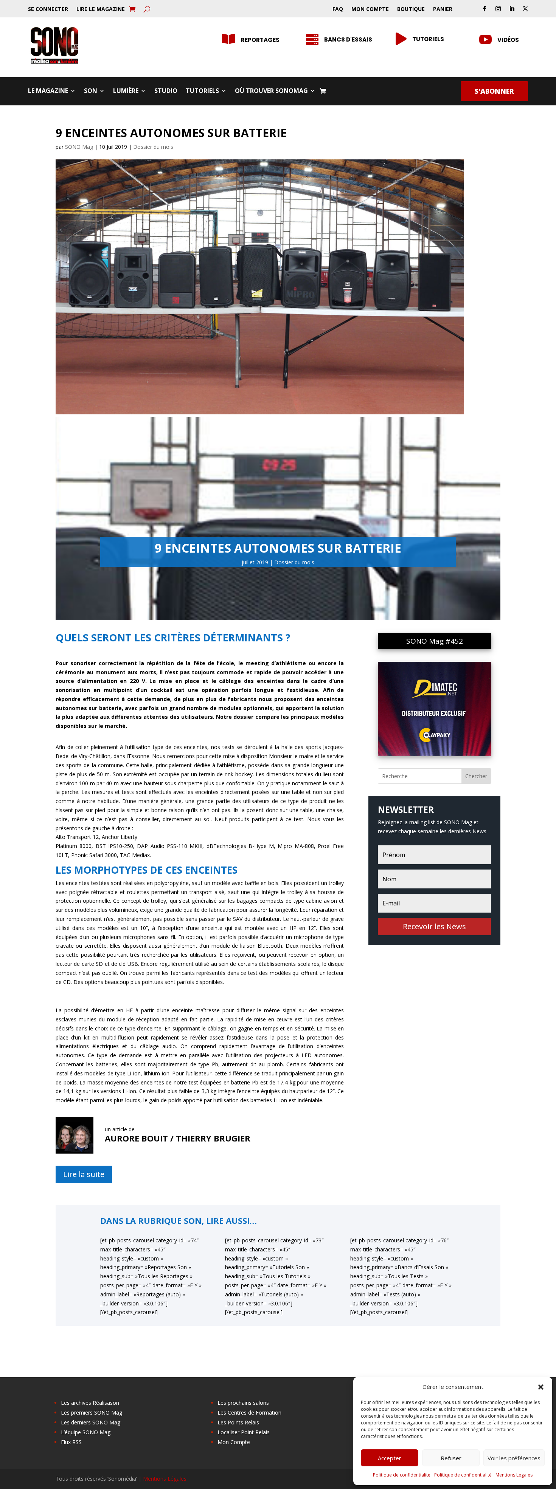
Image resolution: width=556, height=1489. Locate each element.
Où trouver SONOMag (271, 91)
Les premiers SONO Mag (91, 1412)
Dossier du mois (153, 146)
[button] (541, 1387)
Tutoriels (428, 39)
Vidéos (508, 40)
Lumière (125, 91)
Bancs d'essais (348, 39)
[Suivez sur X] (525, 8)
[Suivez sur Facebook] (484, 8)
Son (90, 91)
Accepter (389, 1458)
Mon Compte (370, 9)
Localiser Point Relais (243, 1432)
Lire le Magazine (100, 9)
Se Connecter (48, 9)
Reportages (260, 40)
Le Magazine (48, 91)
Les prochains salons (243, 1402)
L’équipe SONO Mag (85, 1432)
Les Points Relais (238, 1422)
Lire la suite (83, 1174)
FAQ (337, 9)
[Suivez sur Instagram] (498, 8)
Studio (165, 91)
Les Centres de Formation (249, 1412)
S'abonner (494, 91)
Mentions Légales (514, 1475)
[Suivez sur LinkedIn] (511, 8)
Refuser (451, 1458)
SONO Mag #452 (434, 641)
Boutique (411, 9)
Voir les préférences (514, 1458)
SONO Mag (79, 146)
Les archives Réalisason (90, 1402)
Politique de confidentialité (401, 1475)
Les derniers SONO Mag (90, 1422)
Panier (442, 9)
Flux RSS (71, 1442)
